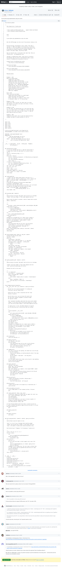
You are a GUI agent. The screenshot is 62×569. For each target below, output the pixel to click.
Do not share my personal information (51, 565)
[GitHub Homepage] (5, 566)
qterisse (7, 473)
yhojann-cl (8, 496)
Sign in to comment (40, 559)
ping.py (11, 10)
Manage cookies (41, 565)
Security (21, 565)
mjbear (7, 524)
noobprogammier (9, 481)
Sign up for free (6, 559)
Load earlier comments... (33, 470)
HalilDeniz (8, 535)
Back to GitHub (34, 2)
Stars (19, 14)
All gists (28, 2)
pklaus (6, 10)
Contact (36, 565)
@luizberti (8, 530)
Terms (15, 565)
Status (25, 565)
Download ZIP (56, 14)
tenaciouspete (9, 506)
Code (5, 14)
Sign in (53, 2)
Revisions (11, 14)
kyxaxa (7, 488)
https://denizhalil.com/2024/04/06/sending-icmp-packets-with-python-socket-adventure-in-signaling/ (26, 539)
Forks (27, 14)
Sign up (58, 2)
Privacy (18, 565)
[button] (50, 15)
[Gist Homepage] (4, 2)
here (29, 528)
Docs (33, 565)
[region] (31, 245)
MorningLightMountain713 (11, 544)
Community (29, 565)
